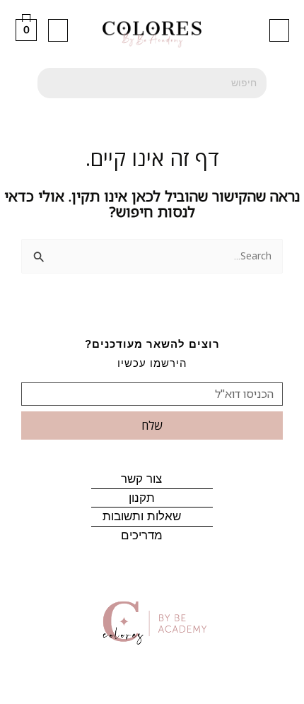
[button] (279, 30)
